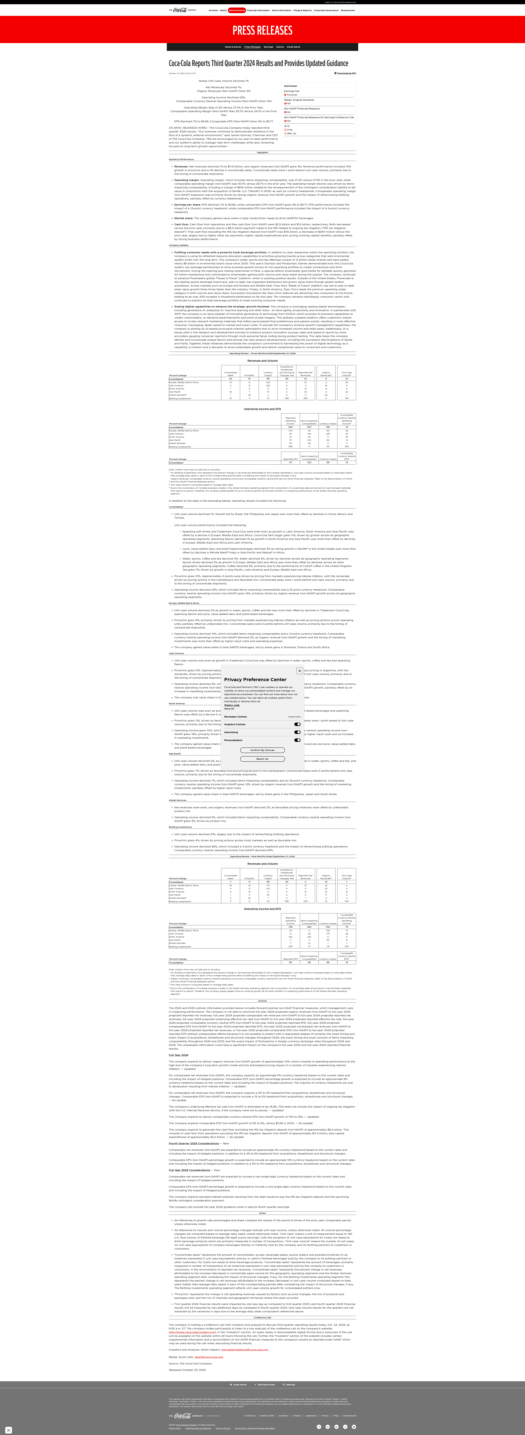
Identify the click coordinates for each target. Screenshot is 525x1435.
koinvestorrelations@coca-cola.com (245, 1349)
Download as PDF (346, 73)
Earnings (268, 47)
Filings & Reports (302, 10)
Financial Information (258, 10)
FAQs (335, 1415)
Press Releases (252, 47)
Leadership (311, 1415)
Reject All (262, 759)
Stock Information (281, 10)
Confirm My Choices (262, 750)
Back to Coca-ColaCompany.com (340, 2)
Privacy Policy (175, 1428)
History (325, 1415)
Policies (297, 1415)
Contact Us (250, 1415)
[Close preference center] (300, 671)
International (349, 1415)
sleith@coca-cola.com (209, 1357)
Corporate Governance (326, 10)
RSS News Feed (264, 1384)
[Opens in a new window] (319, 1427)
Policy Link (232, 705)
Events (280, 47)
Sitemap (289, 1384)
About (223, 10)
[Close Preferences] (8, 1430)
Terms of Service (223, 1428)
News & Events (237, 10)
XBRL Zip (291, 133)
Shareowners (348, 10)
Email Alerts (293, 47)
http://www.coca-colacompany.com (192, 1332)
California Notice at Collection (198, 1428)
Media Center (267, 1415)
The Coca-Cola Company (186, 1425)
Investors (283, 1415)
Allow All (229, 709)
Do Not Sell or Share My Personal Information (255, 1428)
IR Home (213, 10)
